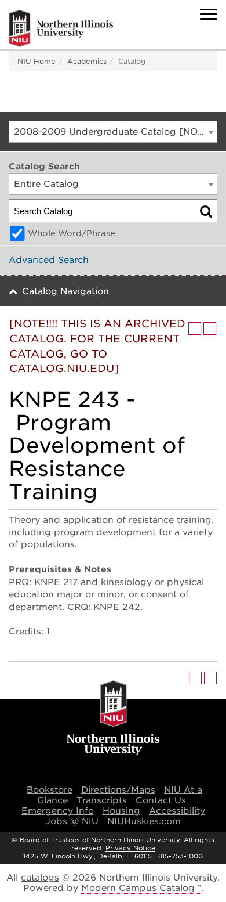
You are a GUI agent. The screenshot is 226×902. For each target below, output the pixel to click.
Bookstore (49, 790)
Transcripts (101, 800)
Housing (121, 811)
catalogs (40, 877)
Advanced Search (49, 260)
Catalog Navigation (65, 291)
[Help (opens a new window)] (209, 328)
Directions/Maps (118, 790)
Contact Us (161, 800)
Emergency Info (57, 811)
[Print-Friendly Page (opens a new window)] (194, 328)
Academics (87, 61)
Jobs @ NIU (72, 821)
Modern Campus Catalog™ (141, 888)
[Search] (206, 211)
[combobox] (113, 132)
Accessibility (177, 811)
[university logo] (113, 718)
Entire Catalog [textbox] (46, 184)
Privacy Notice (130, 848)
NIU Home (36, 61)
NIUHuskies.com (144, 821)
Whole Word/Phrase (71, 233)
